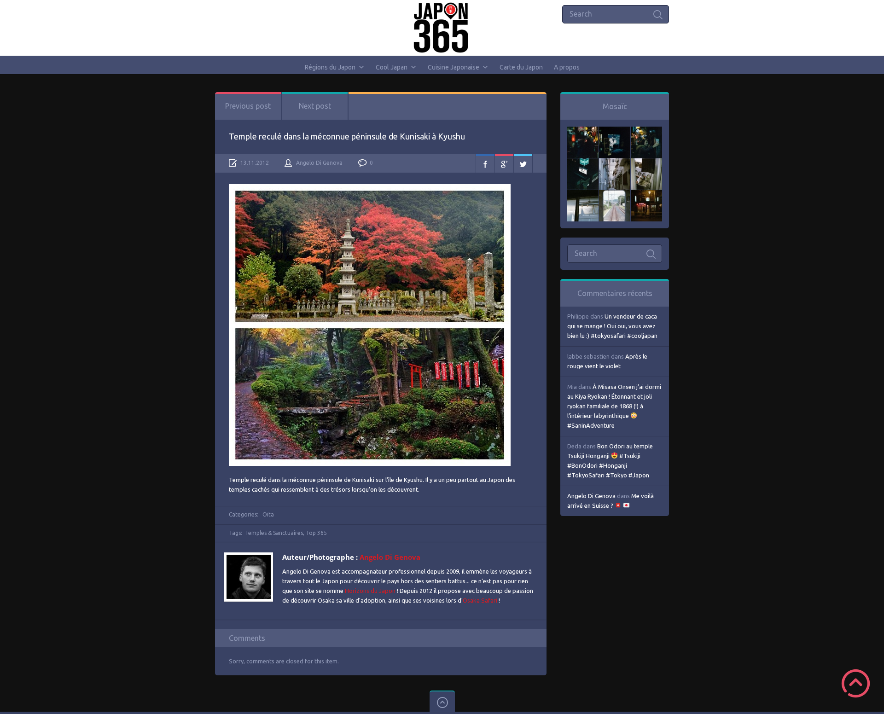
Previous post (248, 106)
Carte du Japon (521, 67)
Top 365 (316, 533)
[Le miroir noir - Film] (646, 131)
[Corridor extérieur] (614, 163)
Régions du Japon (330, 67)
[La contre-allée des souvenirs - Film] (583, 131)
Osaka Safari (480, 600)
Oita (268, 514)
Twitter (523, 163)
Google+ (504, 163)
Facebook (485, 163)
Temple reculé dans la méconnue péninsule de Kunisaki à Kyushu (347, 136)
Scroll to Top (855, 683)
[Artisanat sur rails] (646, 163)
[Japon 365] (442, 27)
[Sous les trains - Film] (646, 195)
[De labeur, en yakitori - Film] (614, 131)
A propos (567, 67)
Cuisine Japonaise (453, 67)
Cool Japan (391, 67)
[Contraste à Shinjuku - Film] (583, 163)
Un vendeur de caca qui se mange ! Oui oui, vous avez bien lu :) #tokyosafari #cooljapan (612, 326)
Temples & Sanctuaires (274, 533)
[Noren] (583, 195)
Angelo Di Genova (319, 163)
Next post (315, 106)
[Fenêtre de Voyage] (614, 195)
